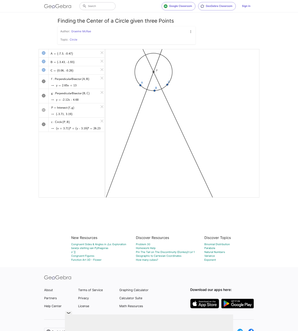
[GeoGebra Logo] (57, 6)
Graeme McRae (81, 31)
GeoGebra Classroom (219, 6)
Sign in (246, 6)
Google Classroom (180, 6)
